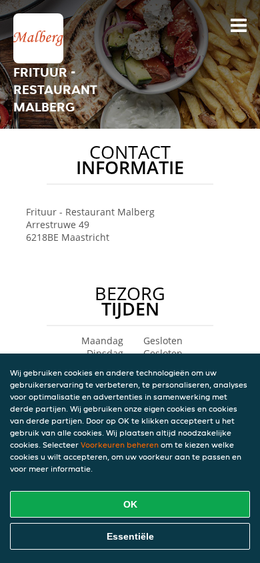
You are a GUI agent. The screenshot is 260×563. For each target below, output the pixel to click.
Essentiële (130, 536)
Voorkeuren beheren (120, 445)
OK (130, 504)
